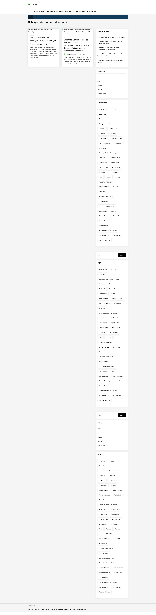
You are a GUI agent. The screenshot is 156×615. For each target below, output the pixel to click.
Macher (41, 11)
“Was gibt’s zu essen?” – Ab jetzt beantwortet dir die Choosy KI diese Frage (56, 591)
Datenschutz (83, 11)
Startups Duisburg (104, 221)
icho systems (103, 162)
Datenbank (59, 11)
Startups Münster (104, 235)
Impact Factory (115, 162)
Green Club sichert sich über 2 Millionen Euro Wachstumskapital (53, 565)
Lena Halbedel (103, 167)
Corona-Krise (113, 128)
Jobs (47, 11)
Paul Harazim (114, 172)
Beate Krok (102, 114)
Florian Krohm (118, 143)
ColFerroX (102, 128)
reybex (117, 177)
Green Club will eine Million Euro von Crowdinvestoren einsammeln (54, 558)
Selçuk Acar (116, 187)
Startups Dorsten (118, 216)
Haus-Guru (102, 157)
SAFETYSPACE (104, 187)
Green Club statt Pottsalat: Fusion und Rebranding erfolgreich (53, 584)
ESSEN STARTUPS (37, 44)
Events (52, 11)
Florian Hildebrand (104, 143)
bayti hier (114, 109)
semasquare (103, 191)
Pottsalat (108, 177)
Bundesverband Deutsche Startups (109, 119)
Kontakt (75, 11)
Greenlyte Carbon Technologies (108, 153)
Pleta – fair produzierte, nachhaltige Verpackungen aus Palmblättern (54, 578)
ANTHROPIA (103, 109)
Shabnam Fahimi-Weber (106, 196)
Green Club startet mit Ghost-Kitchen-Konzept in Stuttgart (52, 571)
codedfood (112, 124)
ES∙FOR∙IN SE (103, 138)
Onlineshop (102, 172)
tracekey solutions (104, 240)
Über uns (68, 11)
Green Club (102, 148)
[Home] (29, 11)
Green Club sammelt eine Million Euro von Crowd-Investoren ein (53, 552)
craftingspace (103, 133)
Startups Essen (118, 221)
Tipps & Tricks (102, 93)
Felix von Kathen (117, 138)
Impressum (92, 11)
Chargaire (102, 124)
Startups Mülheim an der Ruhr (108, 230)
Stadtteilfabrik (103, 211)
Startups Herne (103, 225)
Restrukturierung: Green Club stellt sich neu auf (111, 37)
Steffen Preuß (117, 235)
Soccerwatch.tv (103, 201)
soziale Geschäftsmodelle (106, 206)
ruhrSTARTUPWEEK (105, 182)
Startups (35, 11)
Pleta (100, 177)
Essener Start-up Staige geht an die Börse (48, 597)
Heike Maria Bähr (115, 157)
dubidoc (113, 133)
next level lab (116, 167)
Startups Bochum (104, 216)
